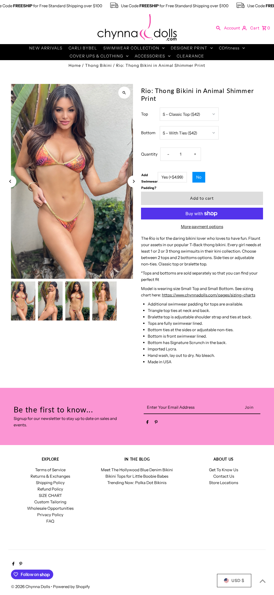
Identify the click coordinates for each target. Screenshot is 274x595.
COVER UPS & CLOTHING (96, 56)
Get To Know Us (223, 469)
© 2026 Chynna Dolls (31, 586)
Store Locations (223, 482)
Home (74, 65)
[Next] (134, 181)
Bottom (148, 132)
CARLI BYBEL (82, 48)
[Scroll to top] (263, 581)
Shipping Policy (50, 482)
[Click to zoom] (124, 93)
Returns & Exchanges (50, 476)
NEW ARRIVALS (45, 48)
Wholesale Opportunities (50, 508)
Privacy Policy (50, 514)
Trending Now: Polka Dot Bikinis (136, 482)
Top (144, 114)
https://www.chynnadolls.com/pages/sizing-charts (208, 295)
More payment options (202, 226)
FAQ (50, 521)
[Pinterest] (156, 423)
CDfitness (229, 48)
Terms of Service (50, 469)
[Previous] (10, 181)
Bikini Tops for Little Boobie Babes (136, 476)
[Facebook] (147, 423)
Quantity (149, 154)
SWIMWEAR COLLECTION (131, 48)
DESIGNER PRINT (189, 48)
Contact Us (223, 476)
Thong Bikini (98, 65)
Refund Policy (50, 489)
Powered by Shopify (71, 586)
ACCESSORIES (150, 56)
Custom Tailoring (50, 501)
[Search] (218, 28)
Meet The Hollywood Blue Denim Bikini (137, 469)
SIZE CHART (50, 495)
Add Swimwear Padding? (149, 181)
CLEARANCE (190, 56)
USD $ (237, 580)
